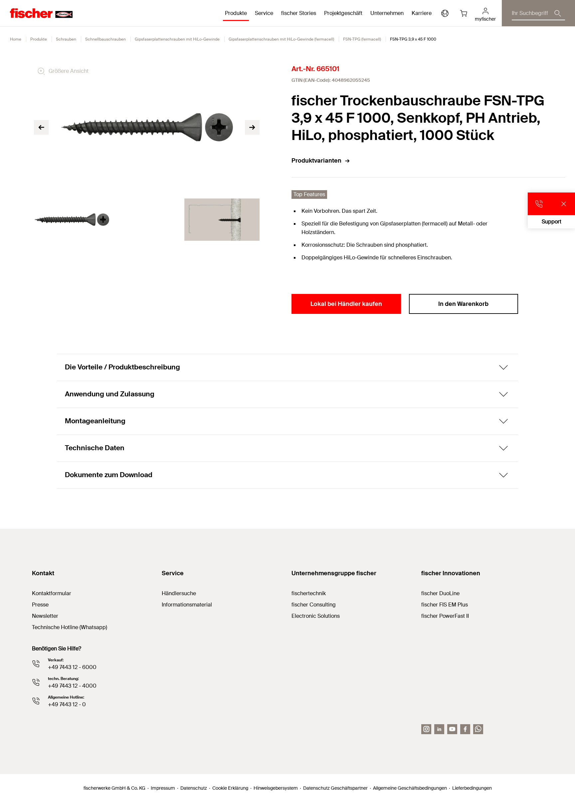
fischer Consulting (313, 604)
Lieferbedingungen (472, 788)
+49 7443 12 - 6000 (72, 667)
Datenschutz (193, 788)
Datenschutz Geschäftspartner (335, 788)
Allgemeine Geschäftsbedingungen (410, 788)
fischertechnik (308, 593)
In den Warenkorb (463, 304)
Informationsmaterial (187, 604)
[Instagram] (426, 729)
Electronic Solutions (315, 615)
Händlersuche (179, 593)
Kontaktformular (51, 593)
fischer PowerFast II (445, 615)
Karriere (422, 13)
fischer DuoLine (440, 593)
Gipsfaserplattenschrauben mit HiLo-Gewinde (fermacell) (281, 39)
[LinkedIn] (439, 729)
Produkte (38, 39)
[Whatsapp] (478, 729)
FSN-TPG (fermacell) (362, 39)
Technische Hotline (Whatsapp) (69, 627)
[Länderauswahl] (445, 13)
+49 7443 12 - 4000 (72, 685)
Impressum (163, 788)
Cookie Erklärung (230, 788)
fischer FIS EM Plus (444, 604)
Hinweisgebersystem (276, 788)
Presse (40, 604)
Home (15, 39)
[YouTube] (452, 729)
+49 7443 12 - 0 (67, 704)
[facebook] (465, 729)
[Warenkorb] (463, 13)
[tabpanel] (71, 220)
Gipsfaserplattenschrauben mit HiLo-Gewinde (177, 39)
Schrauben (66, 39)
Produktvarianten (316, 161)
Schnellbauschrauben (105, 39)
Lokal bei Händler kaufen (346, 304)
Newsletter (45, 615)
